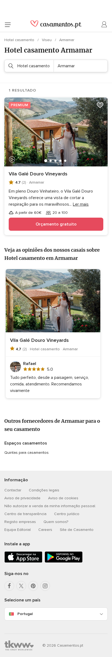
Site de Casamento (77, 529)
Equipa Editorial (17, 529)
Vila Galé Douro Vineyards (38, 174)
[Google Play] (64, 561)
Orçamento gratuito (56, 224)
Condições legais (44, 490)
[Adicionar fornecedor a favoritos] (100, 105)
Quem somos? (55, 521)
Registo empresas (20, 521)
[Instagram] (45, 586)
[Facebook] (9, 586)
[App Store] (23, 561)
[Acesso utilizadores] (104, 24)
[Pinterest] (33, 586)
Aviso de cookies (63, 498)
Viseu (47, 40)
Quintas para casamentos (26, 452)
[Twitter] (21, 586)
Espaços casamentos (25, 443)
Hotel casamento (19, 40)
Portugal (25, 614)
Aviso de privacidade (22, 498)
